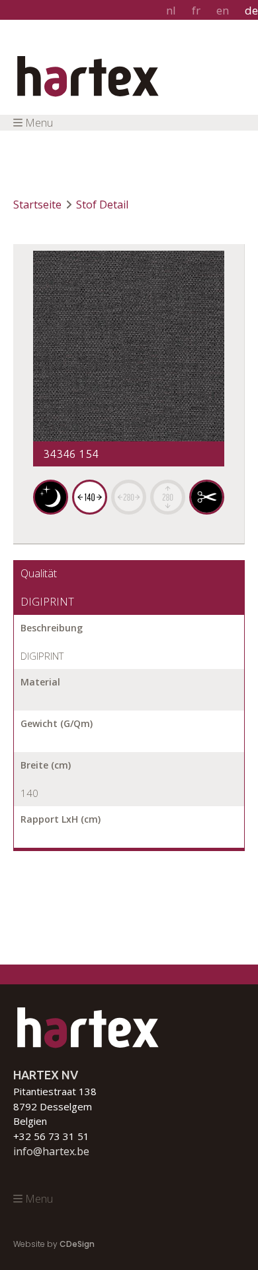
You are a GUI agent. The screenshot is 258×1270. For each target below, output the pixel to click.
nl (171, 10)
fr (196, 10)
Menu (39, 122)
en (222, 10)
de (251, 10)
